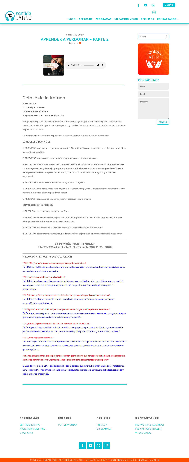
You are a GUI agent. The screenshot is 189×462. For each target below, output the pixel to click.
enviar (163, 122)
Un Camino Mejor (126, 19)
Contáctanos (166, 19)
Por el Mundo (67, 424)
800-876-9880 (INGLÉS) (148, 428)
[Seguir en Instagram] (154, 12)
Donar (169, 5)
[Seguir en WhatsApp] (153, 5)
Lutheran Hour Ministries (56, 460)
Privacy (102, 424)
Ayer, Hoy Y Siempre (32, 428)
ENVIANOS (144, 432)
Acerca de (85, 19)
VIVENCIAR (26, 432)
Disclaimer (104, 428)
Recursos (147, 19)
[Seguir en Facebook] (138, 5)
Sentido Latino (30, 424)
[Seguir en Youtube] (146, 5)
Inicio (72, 19)
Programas (103, 19)
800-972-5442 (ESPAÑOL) (149, 424)
